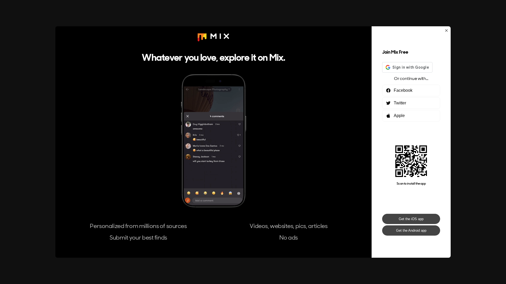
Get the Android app (411, 230)
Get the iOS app (411, 219)
